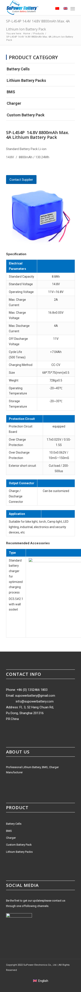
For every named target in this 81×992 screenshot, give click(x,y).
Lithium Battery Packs (26, 80)
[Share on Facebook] (7, 168)
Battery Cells (18, 69)
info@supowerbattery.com (35, 701)
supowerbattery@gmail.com (35, 696)
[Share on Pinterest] (22, 168)
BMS (11, 92)
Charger (14, 103)
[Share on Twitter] (14, 168)
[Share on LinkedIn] (29, 168)
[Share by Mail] (36, 168)
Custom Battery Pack (25, 115)
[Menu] (72, 8)
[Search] (47, 8)
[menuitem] (47, 8)
